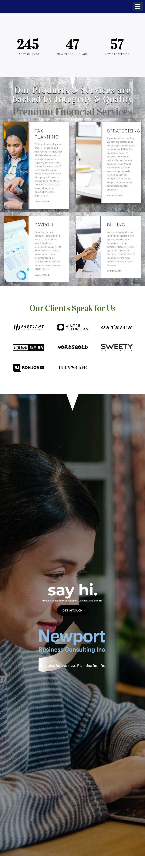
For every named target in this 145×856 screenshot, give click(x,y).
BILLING (116, 225)
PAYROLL (45, 225)
